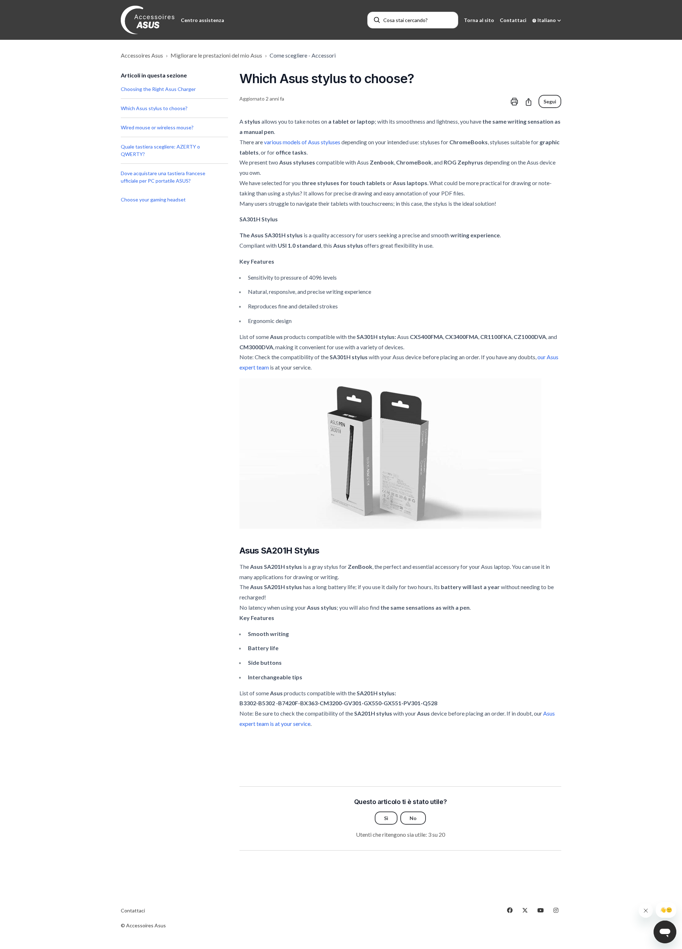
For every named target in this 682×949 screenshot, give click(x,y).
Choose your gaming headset (153, 199)
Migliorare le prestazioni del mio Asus (216, 55)
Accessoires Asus (142, 55)
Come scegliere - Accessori (303, 55)
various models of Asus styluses (302, 142)
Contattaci (513, 20)
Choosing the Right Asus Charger (158, 89)
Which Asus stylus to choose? (154, 108)
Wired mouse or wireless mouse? (157, 127)
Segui (549, 101)
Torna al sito (479, 20)
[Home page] (148, 20)
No (413, 818)
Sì (386, 818)
